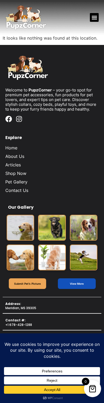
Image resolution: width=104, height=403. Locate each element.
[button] (94, 17)
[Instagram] (19, 119)
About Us (14, 156)
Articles (13, 164)
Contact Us (16, 190)
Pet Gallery (16, 181)
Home (11, 147)
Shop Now (15, 173)
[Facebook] (8, 119)
